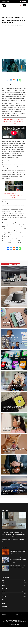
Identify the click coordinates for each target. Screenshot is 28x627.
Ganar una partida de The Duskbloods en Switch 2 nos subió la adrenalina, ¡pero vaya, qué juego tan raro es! (18, 552)
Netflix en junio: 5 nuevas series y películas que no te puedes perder (14, 121)
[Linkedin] (17, 80)
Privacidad (4, 606)
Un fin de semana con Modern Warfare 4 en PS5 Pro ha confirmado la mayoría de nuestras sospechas (18, 559)
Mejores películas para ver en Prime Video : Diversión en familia (14, 195)
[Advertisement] (14, 42)
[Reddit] (14, 80)
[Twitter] (11, 80)
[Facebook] (8, 80)
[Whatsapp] (20, 80)
